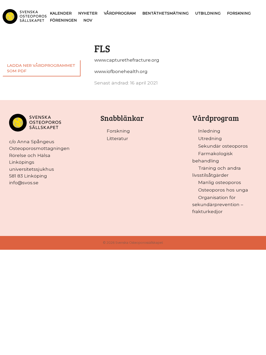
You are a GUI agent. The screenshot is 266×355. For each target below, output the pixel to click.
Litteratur (117, 138)
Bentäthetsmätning (165, 13)
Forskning (239, 13)
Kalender (61, 13)
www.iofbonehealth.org (121, 71)
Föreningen (63, 20)
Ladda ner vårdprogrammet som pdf (41, 68)
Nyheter (87, 13)
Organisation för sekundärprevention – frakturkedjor (217, 204)
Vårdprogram (120, 13)
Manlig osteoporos (219, 182)
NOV (87, 20)
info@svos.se (23, 182)
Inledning (209, 131)
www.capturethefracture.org (126, 60)
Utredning (210, 138)
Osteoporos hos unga (223, 190)
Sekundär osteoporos (223, 146)
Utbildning (208, 13)
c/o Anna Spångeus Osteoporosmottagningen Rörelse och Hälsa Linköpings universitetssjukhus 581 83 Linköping (39, 159)
